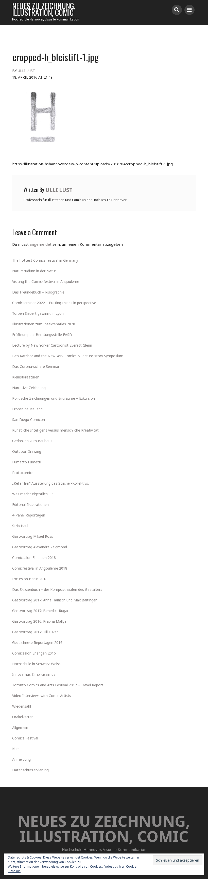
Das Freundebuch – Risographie (38, 292)
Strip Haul (20, 525)
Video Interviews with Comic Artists (41, 695)
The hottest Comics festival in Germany (45, 260)
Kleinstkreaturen (25, 377)
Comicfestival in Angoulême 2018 (39, 568)
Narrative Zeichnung (29, 387)
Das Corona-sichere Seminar (35, 366)
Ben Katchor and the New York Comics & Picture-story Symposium (67, 355)
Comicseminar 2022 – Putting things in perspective (54, 302)
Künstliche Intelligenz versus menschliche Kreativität (55, 430)
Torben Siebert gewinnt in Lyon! (38, 313)
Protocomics (22, 472)
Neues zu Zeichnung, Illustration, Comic (43, 9)
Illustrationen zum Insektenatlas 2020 (43, 324)
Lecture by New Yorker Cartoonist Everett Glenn (52, 345)
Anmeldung (21, 759)
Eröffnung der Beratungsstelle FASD (42, 334)
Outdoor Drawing (26, 451)
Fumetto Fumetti (26, 462)
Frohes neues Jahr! (27, 409)
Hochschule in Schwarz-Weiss (36, 663)
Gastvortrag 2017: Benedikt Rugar (40, 610)
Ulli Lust (26, 70)
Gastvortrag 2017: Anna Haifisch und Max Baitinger (54, 600)
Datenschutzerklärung (30, 770)
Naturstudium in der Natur (34, 270)
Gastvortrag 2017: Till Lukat (35, 631)
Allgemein (20, 727)
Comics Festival (25, 738)
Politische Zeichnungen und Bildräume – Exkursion (53, 398)
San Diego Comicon (28, 419)
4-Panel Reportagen (28, 515)
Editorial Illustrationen (30, 504)
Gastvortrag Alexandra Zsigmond (39, 547)
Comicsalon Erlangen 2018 (34, 557)
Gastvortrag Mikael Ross (32, 536)
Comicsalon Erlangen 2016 (34, 653)
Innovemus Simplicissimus (33, 674)
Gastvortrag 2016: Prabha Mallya (39, 621)
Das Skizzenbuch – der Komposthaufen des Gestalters (57, 589)
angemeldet (40, 244)
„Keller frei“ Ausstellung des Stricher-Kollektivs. (50, 483)
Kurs (16, 748)
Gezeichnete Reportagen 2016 (37, 642)
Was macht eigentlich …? (32, 493)
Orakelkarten (22, 716)
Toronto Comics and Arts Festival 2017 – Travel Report (57, 685)
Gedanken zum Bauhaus (32, 440)
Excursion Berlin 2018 (29, 578)
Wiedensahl (21, 706)
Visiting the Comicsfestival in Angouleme (45, 281)
